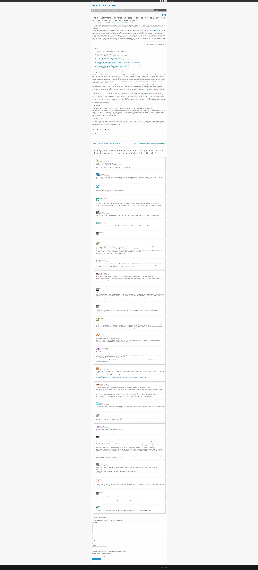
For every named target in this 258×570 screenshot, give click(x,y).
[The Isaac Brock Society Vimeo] (164, 1)
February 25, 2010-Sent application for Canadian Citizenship (109, 58)
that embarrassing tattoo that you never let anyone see (117, 78)
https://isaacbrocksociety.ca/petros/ (139, 498)
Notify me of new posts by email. (101, 556)
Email (93, 540)
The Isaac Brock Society (103, 5)
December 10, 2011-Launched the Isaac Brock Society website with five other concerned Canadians (118, 62)
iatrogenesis (145, 93)
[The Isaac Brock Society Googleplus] (160, 1)
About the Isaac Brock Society (103, 10)
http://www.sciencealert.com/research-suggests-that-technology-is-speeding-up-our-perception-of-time (117, 248)
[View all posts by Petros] (109, 22)
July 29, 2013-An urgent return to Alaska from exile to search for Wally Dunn (113, 66)
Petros (107, 22)
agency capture (158, 94)
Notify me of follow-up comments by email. (103, 553)
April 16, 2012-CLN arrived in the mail (105, 63)
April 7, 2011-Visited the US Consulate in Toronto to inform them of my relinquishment (115, 61)
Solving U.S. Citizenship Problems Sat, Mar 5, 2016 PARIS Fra (106, 143)
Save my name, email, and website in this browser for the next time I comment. (109, 551)
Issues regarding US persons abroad (121, 22)
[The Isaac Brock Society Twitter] (166, 1)
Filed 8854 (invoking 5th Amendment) (111, 65)
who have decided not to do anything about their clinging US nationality (136, 85)
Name (94, 536)
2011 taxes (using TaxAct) (126, 65)
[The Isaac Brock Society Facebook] (162, 1)
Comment (94, 522)
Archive (121, 10)
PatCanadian (102, 198)
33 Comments (131, 22)
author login (114, 10)
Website (94, 545)
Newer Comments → (96, 155)
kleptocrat (135, 112)
